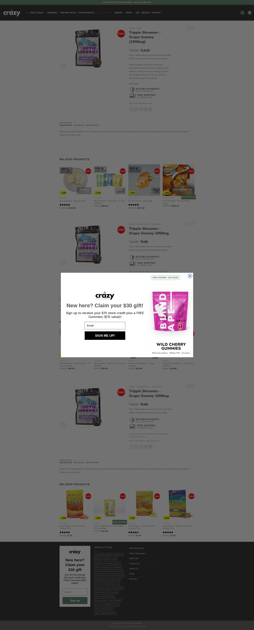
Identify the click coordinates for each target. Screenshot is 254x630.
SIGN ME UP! (105, 335)
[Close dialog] (190, 276)
